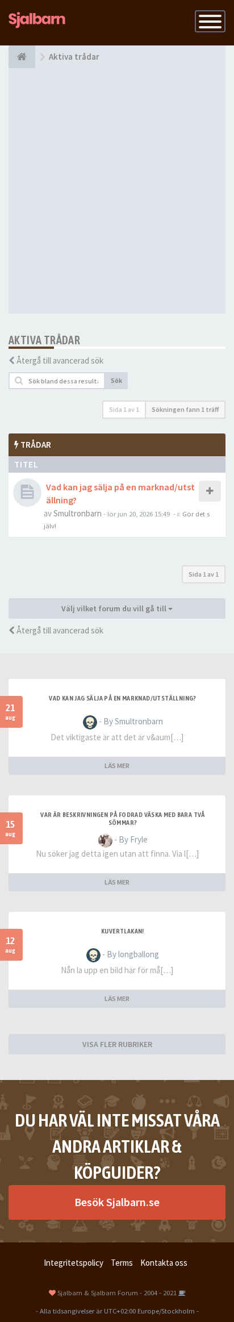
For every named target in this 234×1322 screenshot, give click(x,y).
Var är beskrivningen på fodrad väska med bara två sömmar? (122, 819)
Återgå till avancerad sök (59, 360)
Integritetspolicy (73, 1262)
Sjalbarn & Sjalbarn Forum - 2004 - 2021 (117, 1292)
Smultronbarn (77, 513)
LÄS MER (117, 765)
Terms (122, 1262)
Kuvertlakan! (122, 931)
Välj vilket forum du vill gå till (114, 608)
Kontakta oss (163, 1262)
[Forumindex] (22, 56)
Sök (116, 380)
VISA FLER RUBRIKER (117, 1044)
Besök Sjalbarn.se (117, 1202)
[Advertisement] (117, 191)
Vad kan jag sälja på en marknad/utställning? (123, 698)
